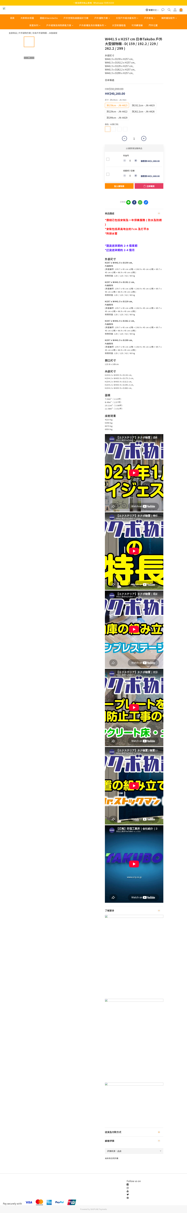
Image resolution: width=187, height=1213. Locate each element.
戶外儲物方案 (101, 17)
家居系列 (33, 25)
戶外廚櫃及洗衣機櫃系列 (91, 25)
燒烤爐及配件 (168, 17)
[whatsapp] (140, 202)
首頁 (12, 17)
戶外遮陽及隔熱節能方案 (58, 25)
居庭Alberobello (49, 17)
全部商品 (13, 32)
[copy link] (146, 202)
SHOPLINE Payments (98, 1209)
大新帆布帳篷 (27, 17)
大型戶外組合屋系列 (126, 17)
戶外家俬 (148, 17)
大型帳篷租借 (119, 25)
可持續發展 (137, 25)
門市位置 (153, 25)
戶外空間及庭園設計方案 (76, 17)
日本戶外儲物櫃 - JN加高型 (44, 32)
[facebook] (134, 202)
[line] (128, 202)
